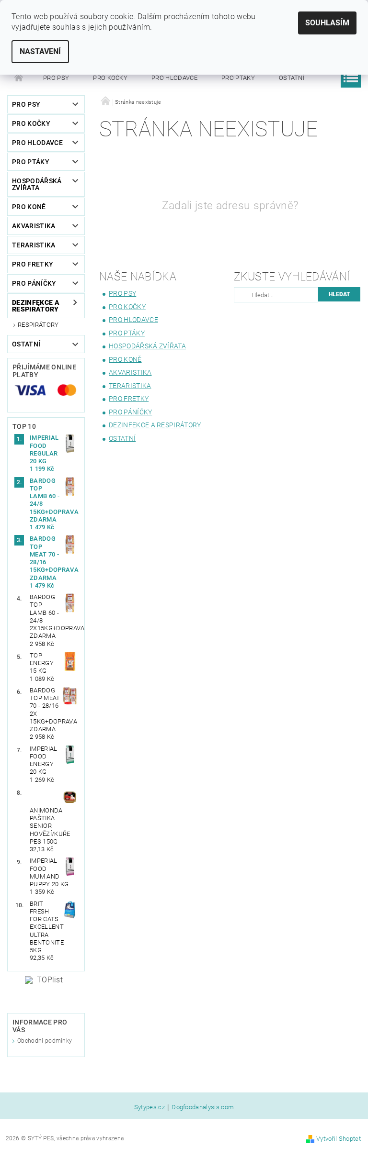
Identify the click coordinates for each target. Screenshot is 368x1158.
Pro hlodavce (174, 77)
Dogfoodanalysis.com (203, 1107)
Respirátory (38, 324)
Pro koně (29, 207)
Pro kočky (110, 77)
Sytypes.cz (149, 1107)
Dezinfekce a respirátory (35, 306)
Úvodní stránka (19, 78)
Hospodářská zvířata (37, 184)
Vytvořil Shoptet (338, 1138)
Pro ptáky (238, 77)
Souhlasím (327, 22)
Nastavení (40, 51)
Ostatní (291, 77)
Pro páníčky (34, 283)
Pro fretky (32, 264)
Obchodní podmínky (44, 1040)
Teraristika (34, 245)
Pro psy (56, 77)
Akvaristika (34, 226)
